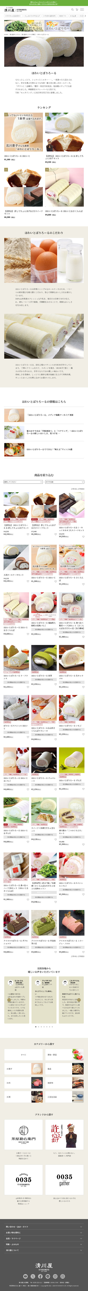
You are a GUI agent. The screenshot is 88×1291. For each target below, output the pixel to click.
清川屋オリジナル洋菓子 (29, 34)
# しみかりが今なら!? (32, 16)
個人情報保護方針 (33, 1285)
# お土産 (73, 16)
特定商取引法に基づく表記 (17, 1285)
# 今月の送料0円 (49, 16)
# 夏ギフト (63, 16)
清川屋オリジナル (15, 34)
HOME (6, 34)
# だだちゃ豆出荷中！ (13, 16)
